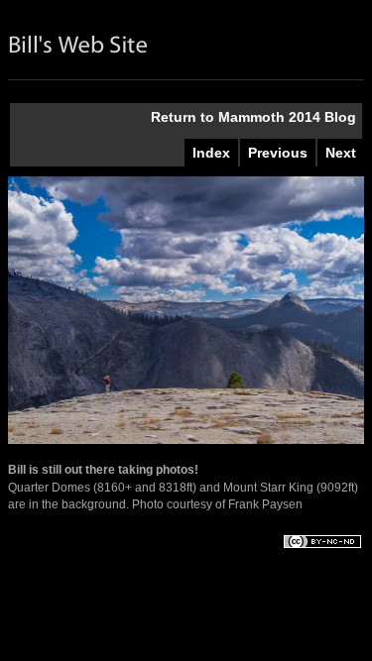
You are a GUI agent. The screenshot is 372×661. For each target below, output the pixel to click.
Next (340, 153)
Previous (278, 153)
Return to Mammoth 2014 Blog (253, 117)
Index (211, 153)
